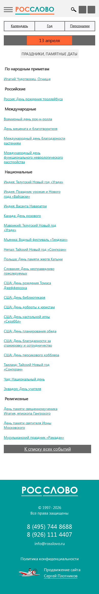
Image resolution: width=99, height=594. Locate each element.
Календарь (19, 25)
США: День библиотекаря (24, 297)
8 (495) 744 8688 (49, 526)
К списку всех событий (47, 449)
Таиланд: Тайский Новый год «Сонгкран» (27, 366)
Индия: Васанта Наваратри (25, 205)
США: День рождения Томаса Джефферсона (27, 285)
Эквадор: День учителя (22, 388)
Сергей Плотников (60, 575)
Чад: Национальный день (24, 379)
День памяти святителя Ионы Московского (27, 425)
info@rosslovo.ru (50, 543)
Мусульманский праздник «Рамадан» (34, 437)
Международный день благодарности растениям (34, 140)
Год (50, 25)
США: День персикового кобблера (31, 354)
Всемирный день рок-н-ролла (28, 118)
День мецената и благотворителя (30, 128)
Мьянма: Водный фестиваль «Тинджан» (36, 239)
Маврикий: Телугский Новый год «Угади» (30, 227)
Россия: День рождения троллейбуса (33, 98)
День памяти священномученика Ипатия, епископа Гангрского (30, 411)
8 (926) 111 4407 (49, 534)
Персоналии (80, 25)
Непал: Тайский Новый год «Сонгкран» (35, 249)
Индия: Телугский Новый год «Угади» (33, 181)
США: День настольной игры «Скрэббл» (27, 319)
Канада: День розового (22, 215)
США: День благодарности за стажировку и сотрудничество (28, 343)
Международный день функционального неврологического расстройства (33, 157)
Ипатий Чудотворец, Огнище (27, 78)
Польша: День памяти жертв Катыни (33, 259)
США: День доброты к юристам (29, 306)
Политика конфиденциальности (50, 558)
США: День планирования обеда (30, 331)
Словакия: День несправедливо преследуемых (29, 271)
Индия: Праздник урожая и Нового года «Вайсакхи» (32, 193)
